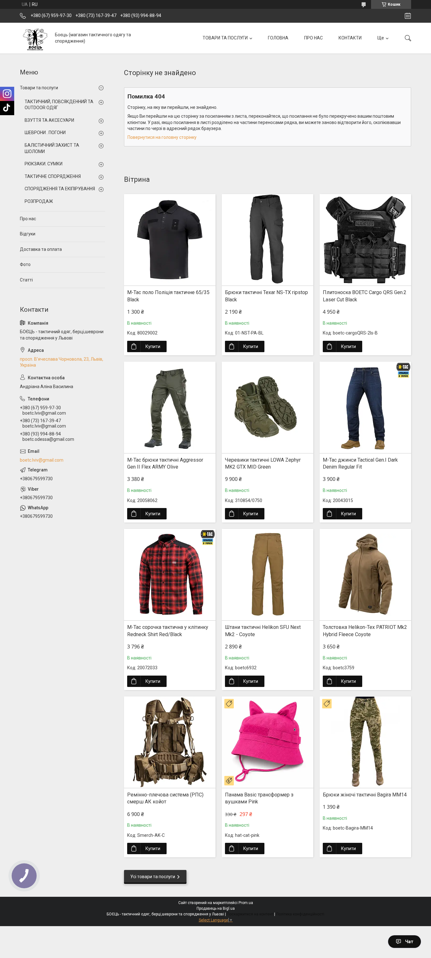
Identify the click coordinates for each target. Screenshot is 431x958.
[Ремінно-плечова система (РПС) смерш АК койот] (170, 742)
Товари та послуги (39, 87)
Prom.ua (246, 903)
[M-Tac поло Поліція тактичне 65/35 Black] (170, 240)
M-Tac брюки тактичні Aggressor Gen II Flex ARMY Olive (165, 463)
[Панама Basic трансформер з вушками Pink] (267, 742)
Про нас (28, 218)
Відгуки (27, 233)
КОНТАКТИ (350, 37)
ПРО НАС (313, 37)
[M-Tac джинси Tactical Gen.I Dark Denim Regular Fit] (365, 407)
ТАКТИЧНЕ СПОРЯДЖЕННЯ (53, 176)
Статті (26, 279)
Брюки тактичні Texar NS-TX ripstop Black (266, 295)
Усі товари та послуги (152, 876)
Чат (409, 941)
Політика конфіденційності (300, 914)
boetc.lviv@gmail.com (41, 460)
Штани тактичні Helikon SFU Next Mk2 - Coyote (263, 630)
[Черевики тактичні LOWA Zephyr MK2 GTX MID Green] (267, 407)
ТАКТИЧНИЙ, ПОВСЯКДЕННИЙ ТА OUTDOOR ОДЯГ (59, 104)
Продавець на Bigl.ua (216, 908)
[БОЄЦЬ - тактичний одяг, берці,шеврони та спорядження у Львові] (35, 38)
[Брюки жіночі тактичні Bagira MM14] (365, 742)
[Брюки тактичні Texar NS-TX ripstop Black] (267, 240)
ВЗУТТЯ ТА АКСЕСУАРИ (49, 120)
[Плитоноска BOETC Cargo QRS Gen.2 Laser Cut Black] (365, 240)
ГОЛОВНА (278, 37)
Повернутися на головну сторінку (162, 137)
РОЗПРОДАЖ (39, 201)
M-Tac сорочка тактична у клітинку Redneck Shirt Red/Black (167, 630)
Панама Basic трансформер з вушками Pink (259, 798)
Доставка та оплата (41, 249)
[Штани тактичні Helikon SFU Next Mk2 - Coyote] (267, 574)
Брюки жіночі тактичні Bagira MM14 (365, 795)
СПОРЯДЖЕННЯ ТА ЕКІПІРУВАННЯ (60, 188)
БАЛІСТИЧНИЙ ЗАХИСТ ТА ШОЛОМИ (52, 148)
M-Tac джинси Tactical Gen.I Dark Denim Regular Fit (360, 463)
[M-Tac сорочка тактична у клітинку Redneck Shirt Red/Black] (170, 574)
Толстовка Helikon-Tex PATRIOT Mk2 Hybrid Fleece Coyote (365, 630)
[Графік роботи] (408, 16)
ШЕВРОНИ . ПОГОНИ (45, 132)
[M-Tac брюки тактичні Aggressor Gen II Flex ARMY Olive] (170, 407)
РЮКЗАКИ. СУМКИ (43, 163)
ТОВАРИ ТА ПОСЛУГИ (225, 37)
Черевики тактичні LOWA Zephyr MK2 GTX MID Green (263, 463)
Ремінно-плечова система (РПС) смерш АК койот (165, 798)
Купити (152, 346)
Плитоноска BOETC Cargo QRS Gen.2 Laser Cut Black (364, 295)
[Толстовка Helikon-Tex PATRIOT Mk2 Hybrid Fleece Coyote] (365, 574)
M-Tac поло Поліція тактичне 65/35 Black (168, 295)
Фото (25, 264)
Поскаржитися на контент (250, 914)
